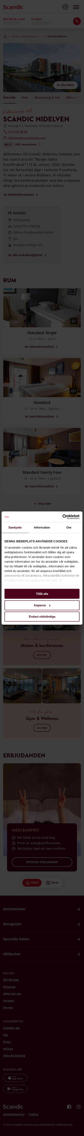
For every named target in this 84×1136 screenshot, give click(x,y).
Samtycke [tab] (15, 527)
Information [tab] (42, 527)
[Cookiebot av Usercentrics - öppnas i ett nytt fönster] (62, 516)
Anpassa (40, 605)
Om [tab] (68, 527)
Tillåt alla (42, 593)
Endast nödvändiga (42, 616)
